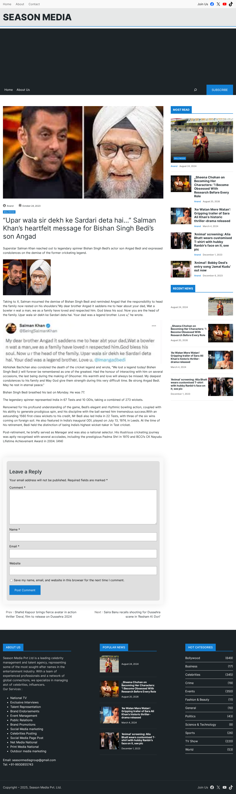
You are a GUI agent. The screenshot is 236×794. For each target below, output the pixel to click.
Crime (189, 683)
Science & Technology (200, 724)
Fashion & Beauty (197, 699)
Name (14, 529)
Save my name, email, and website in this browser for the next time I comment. (69, 580)
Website (14, 563)
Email (14, 546)
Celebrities (192, 674)
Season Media (37, 17)
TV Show (191, 741)
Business (191, 666)
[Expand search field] (195, 90)
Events (190, 691)
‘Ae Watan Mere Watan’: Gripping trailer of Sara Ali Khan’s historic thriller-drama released (212, 215)
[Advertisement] (118, 54)
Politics (190, 716)
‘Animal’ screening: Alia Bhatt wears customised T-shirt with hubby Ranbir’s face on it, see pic (213, 241)
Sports (190, 733)
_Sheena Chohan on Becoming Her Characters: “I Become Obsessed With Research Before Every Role (211, 186)
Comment (17, 487)
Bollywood (9, 212)
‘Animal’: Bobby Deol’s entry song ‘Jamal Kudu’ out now (212, 266)
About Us (23, 90)
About (20, 4)
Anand (10, 205)
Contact (34, 4)
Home (7, 4)
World (189, 749)
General (190, 708)
